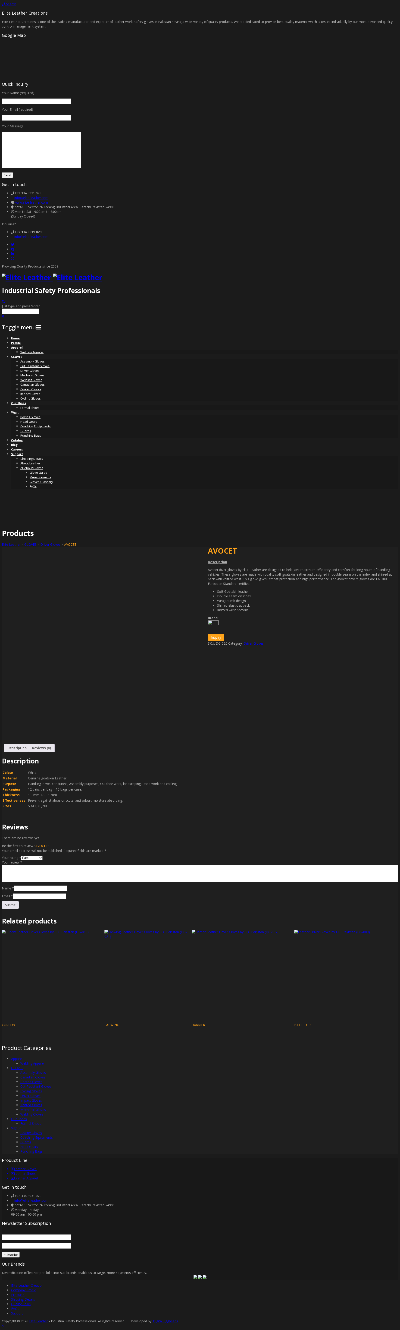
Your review (12, 862)
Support (17, 454)
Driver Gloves (30, 371)
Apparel (17, 348)
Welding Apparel (32, 352)
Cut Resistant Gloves (35, 366)
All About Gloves (31, 468)
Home (15, 338)
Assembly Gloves (32, 361)
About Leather (30, 463)
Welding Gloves (31, 380)
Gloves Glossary (41, 482)
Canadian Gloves (32, 384)
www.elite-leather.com (31, 202)
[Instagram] (12, 258)
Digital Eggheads (165, 1321)
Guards (25, 431)
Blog (14, 445)
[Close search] (3, 316)
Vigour (16, 412)
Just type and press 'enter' (21, 306)
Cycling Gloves (30, 398)
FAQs (33, 486)
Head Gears (29, 421)
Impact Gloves (30, 394)
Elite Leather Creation (27, 1285)
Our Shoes (18, 403)
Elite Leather (11, 544)
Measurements (40, 477)
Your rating (11, 857)
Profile (16, 343)
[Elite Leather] (52, 277)
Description (17, 748)
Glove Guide (38, 472)
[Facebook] (12, 249)
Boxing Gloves (30, 417)
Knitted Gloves (31, 1105)
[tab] (17, 748)
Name (8, 888)
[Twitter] (12, 244)
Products (18, 1294)
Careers (17, 449)
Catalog (17, 440)
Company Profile (23, 1290)
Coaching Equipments (35, 426)
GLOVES (16, 357)
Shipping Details (31, 459)
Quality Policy (21, 1304)
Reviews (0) (41, 748)
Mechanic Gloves (32, 375)
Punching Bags (30, 435)
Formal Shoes (30, 408)
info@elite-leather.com (31, 197)
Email (7, 896)
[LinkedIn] (12, 254)
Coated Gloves (30, 389)
